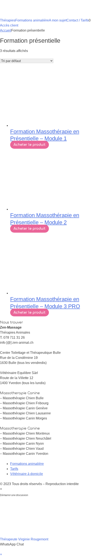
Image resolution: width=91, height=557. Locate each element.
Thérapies (7, 20)
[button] (45, 523)
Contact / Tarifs (77, 20)
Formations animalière (32, 20)
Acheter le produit (30, 145)
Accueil (5, 30)
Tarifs (14, 469)
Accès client (9, 25)
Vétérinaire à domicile (26, 474)
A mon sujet (57, 20)
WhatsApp (40, 495)
